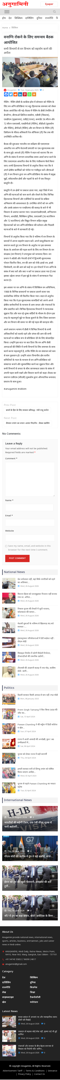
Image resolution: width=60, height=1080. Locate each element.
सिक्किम (18, 18)
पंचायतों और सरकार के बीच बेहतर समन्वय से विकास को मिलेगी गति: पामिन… (35, 1047)
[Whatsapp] (29, 94)
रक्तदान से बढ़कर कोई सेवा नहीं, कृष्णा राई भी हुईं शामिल (37, 1033)
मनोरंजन (34, 1002)
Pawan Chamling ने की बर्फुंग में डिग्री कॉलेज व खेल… (37, 726)
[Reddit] (15, 94)
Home (5, 28)
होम (4, 18)
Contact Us (39, 1074)
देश (10, 18)
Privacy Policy (24, 1074)
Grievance (52, 1071)
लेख (4, 992)
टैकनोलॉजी (35, 997)
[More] (34, 94)
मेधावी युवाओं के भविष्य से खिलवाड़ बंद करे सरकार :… (36, 625)
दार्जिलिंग (29, 18)
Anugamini (11, 90)
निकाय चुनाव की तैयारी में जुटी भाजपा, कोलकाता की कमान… (34, 611)
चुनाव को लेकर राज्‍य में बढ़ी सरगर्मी (32, 754)
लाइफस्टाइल (8, 997)
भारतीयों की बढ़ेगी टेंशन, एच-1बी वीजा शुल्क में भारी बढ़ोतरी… (28, 825)
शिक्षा (32, 992)
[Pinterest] (25, 94)
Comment (11, 458)
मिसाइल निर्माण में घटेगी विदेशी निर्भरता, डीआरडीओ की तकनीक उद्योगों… (34, 655)
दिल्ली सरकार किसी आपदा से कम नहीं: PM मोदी (38, 695)
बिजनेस (33, 987)
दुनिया (39, 18)
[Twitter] (11, 94)
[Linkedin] (20, 94)
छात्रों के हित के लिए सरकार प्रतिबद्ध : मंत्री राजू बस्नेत (27, 410)
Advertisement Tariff (12, 1071)
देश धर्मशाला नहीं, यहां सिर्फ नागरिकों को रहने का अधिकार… (36, 581)
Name (9, 500)
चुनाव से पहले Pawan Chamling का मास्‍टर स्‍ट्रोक (37, 785)
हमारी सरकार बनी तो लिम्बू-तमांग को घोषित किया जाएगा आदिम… (36, 771)
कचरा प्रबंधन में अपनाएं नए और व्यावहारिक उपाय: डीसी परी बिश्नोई (37, 1018)
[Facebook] (6, 94)
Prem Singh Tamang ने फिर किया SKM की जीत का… (37, 712)
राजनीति (49, 18)
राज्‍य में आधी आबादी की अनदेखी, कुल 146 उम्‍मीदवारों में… (36, 741)
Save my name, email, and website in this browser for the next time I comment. (29, 548)
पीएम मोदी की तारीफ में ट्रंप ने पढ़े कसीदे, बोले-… (28, 856)
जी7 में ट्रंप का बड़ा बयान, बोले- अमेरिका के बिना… (29, 916)
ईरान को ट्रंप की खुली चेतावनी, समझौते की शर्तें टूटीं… (27, 884)
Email (9, 515)
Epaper (49, 4)
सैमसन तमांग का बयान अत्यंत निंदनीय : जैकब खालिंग (28, 423)
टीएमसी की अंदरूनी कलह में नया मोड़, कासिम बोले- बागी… (36, 670)
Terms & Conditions (35, 1071)
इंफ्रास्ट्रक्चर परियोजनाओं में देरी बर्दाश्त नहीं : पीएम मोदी (36, 640)
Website (9, 531)
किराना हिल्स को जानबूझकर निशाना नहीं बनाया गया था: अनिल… (37, 596)
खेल (4, 1002)
